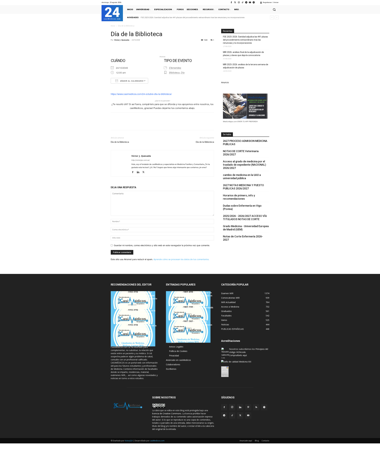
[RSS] (256, 407)
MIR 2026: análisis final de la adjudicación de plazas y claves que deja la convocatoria (243, 53)
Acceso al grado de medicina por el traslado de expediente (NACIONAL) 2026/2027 (244, 164)
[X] (121, 47)
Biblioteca (174, 72)
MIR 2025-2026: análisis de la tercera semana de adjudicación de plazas (245, 66)
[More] (162, 47)
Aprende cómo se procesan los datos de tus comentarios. (181, 259)
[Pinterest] (127, 47)
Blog (257, 440)
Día (183, 72)
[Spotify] (254, 2)
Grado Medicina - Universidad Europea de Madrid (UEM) (246, 228)
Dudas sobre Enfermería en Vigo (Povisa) (242, 207)
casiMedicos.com (157, 440)
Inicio (113, 26)
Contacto (265, 440)
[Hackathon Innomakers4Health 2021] (188, 317)
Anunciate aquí (246, 440)
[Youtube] (250, 2)
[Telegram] (246, 2)
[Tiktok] (242, 2)
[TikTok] (232, 415)
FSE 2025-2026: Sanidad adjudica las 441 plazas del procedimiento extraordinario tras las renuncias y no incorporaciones (192, 17)
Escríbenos (171, 368)
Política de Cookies (178, 351)
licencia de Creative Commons (166, 413)
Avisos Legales (176, 346)
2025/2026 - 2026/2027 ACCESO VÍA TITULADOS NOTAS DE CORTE (245, 217)
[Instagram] (239, 2)
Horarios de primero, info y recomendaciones (239, 197)
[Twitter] (235, 2)
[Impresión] (155, 47)
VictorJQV (129, 440)
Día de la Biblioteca (120, 142)
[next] (276, 17)
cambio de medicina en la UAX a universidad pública (242, 176)
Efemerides (175, 68)
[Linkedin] (141, 47)
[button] (274, 9)
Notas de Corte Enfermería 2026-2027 (243, 238)
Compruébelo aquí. (238, 355)
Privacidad (174, 355)
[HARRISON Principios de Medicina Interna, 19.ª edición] (188, 331)
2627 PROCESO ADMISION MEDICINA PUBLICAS (245, 142)
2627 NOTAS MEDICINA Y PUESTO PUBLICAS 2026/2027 (243, 187)
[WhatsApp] (134, 47)
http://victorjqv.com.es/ (140, 160)
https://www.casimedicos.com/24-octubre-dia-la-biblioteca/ (141, 94)
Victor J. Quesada (121, 40)
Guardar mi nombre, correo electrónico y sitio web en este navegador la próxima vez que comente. (162, 245)
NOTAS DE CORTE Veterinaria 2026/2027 (241, 153)
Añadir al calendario (131, 81)
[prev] (272, 17)
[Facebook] (231, 2)
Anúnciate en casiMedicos (178, 360)
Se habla (227, 134)
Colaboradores (173, 364)
